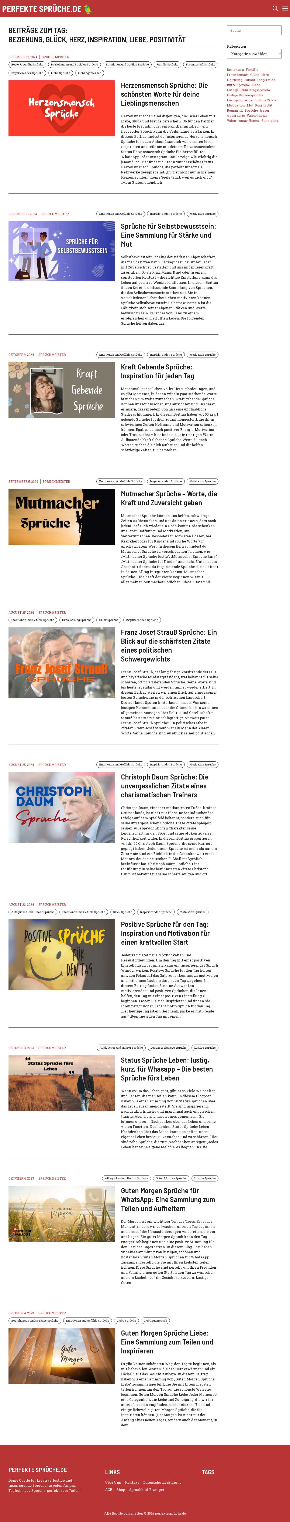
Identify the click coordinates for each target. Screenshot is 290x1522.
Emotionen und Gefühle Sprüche (127, 64)
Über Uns (113, 1482)
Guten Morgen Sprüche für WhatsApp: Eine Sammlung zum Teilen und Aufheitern (168, 1199)
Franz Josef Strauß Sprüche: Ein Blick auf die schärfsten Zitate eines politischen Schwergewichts (169, 645)
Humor (249, 80)
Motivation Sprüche (203, 214)
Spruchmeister (55, 57)
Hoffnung (234, 80)
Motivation (236, 105)
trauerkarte (236, 116)
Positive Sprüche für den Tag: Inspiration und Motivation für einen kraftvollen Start (165, 932)
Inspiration (266, 80)
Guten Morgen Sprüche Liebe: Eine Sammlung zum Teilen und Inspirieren (167, 1341)
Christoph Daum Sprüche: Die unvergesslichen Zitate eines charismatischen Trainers (164, 785)
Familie (252, 70)
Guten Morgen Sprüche (171, 1178)
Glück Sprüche (108, 620)
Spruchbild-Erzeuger (146, 1489)
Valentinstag (257, 116)
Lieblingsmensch (89, 73)
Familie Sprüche (167, 64)
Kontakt (132, 1482)
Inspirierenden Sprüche (27, 73)
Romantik (235, 110)
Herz (265, 75)
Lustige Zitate (265, 100)
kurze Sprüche (238, 85)
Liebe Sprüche (60, 73)
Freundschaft (237, 75)
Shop (121, 1489)
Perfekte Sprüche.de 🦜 (48, 8)
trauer (264, 110)
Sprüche (251, 110)
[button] (275, 8)
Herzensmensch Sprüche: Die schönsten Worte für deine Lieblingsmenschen (164, 93)
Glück (254, 75)
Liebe (256, 85)
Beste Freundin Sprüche (27, 64)
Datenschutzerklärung (162, 1482)
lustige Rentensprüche (245, 95)
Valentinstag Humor (243, 121)
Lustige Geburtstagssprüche (249, 90)
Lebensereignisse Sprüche (169, 1047)
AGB (108, 1489)
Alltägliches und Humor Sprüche (33, 912)
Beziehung (235, 70)
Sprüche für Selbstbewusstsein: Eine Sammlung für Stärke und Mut (168, 234)
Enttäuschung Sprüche (77, 620)
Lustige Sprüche (205, 1047)
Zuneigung (270, 121)
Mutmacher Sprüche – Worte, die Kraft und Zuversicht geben (169, 498)
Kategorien (236, 46)
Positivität (263, 105)
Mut (250, 105)
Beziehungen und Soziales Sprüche (74, 64)
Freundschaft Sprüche (200, 64)
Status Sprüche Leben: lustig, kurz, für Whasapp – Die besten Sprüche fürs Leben (167, 1068)
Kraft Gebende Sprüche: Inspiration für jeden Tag (157, 371)
